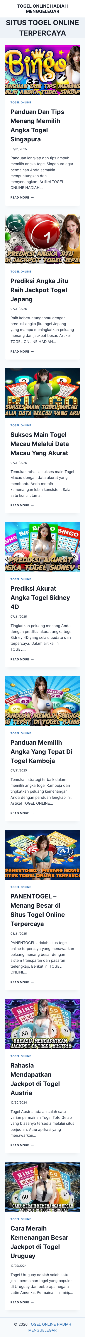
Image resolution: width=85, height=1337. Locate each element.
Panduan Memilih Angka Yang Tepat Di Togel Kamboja (41, 751)
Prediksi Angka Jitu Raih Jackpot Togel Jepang (39, 290)
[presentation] (42, 70)
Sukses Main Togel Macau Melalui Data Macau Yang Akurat (39, 444)
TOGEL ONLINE (20, 102)
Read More (22, 197)
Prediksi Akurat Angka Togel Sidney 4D (40, 597)
